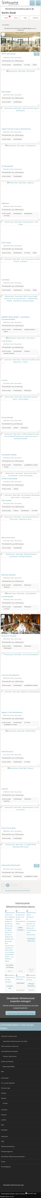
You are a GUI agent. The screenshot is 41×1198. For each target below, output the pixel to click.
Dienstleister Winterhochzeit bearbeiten (13, 1156)
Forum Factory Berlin (9, 828)
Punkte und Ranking (7, 1061)
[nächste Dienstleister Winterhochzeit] (20, 885)
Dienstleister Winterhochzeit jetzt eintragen (21, 1013)
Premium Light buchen (10, 1056)
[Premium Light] (37, 905)
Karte (16, 18)
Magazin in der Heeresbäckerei (12, 712)
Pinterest (3, 1114)
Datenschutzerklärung (7, 1146)
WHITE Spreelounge (9, 54)
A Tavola (4, 380)
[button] (3, 885)
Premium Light (5, 1088)
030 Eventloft (6, 92)
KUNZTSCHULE (7, 751)
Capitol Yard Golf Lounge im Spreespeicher (16, 129)
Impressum (4, 1136)
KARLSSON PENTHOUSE (11, 865)
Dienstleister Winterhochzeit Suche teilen (17, 890)
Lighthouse (5, 203)
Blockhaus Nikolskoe (9, 575)
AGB (2, 1141)
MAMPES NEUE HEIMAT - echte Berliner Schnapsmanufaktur (16, 318)
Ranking (3, 1093)
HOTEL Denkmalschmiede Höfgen (20, 929)
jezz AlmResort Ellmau (10, 966)
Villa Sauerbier (7, 500)
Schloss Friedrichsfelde (9, 478)
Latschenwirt (10, 987)
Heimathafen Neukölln (9, 455)
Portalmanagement (7, 1151)
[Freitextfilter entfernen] (32, 3)
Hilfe (2, 1071)
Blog (2, 1125)
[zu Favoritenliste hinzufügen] (3, 34)
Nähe (25, 18)
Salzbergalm (21, 983)
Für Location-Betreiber (8, 1083)
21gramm (5, 789)
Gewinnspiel (4, 1078)
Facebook (4, 1109)
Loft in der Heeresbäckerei (10, 675)
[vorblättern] (35, 42)
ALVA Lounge (6, 242)
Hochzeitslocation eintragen (9, 1051)
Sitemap (3, 1098)
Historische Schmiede (9, 636)
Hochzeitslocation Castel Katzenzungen (31, 940)
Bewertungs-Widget (8, 1066)
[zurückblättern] (5, 42)
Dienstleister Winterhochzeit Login (13, 1185)
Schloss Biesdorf (7, 417)
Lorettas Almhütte (7, 596)
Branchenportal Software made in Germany (12, 1193)
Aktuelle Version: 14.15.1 (7, 1196)
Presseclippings (6, 1166)
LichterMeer (6, 280)
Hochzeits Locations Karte (9, 1036)
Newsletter (4, 1130)
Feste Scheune (7, 341)
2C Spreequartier (7, 166)
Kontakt (5, 1103)
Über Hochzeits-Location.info (10, 1046)
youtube (3, 1120)
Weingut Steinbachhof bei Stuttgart (31, 985)
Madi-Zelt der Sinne (8, 537)
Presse (3, 1161)
